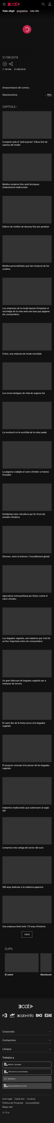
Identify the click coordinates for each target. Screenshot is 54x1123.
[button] (27, 1031)
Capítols (8, 107)
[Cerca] (44, 4)
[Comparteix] (10, 64)
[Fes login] (50, 4)
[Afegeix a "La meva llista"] (4, 64)
